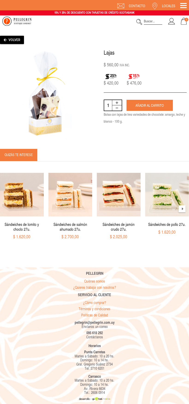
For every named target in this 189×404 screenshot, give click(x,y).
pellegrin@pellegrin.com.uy (95, 322)
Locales (168, 6)
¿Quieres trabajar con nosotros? (94, 287)
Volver (14, 40)
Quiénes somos (94, 281)
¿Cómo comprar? (94, 303)
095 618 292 (94, 333)
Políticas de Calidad (94, 315)
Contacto (137, 6)
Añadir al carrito (150, 105)
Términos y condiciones (94, 309)
